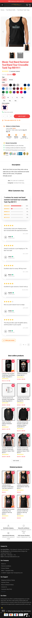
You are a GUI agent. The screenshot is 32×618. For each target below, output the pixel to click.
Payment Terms (5, 582)
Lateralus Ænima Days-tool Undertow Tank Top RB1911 (23, 486)
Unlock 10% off (3, 611)
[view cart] (30, 5)
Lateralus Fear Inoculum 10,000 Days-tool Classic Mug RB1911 (23, 399)
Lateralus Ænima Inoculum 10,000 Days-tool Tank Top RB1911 (8, 486)
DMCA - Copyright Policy (7, 570)
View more (16, 460)
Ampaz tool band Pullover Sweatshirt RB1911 (7, 423)
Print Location (5, 103)
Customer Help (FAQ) (6, 589)
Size (3, 95)
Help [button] (29, 616)
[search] (27, 5)
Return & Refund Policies (7, 584)
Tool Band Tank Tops (23, 10)
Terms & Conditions (6, 566)
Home (2, 10)
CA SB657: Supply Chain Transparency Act (12, 572)
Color (3, 82)
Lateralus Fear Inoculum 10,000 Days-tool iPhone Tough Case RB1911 (8, 375)
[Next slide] (29, 31)
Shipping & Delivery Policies (8, 580)
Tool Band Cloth (10, 10)
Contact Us (4, 587)
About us (3, 563)
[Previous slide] (3, 31)
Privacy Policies (5, 568)
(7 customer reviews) (14, 71)
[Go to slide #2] (20, 55)
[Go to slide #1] (12, 55)
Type (3, 77)
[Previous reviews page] (20, 344)
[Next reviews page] (28, 344)
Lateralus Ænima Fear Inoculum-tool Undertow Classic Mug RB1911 (8, 399)
